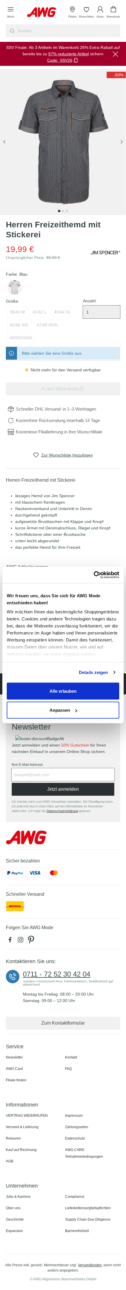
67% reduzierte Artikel (68, 54)
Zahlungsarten (76, 1127)
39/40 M (17, 312)
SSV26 (66, 60)
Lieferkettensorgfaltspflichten (88, 1208)
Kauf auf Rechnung (21, 1150)
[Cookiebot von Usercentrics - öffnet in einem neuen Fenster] (93, 575)
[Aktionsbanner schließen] (115, 53)
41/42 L (40, 312)
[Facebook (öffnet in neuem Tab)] (11, 941)
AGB (9, 1161)
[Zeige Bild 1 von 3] (59, 211)
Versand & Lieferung (22, 1127)
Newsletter (14, 1057)
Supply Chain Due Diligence (87, 1219)
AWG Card (14, 1069)
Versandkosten (90, 1265)
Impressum (74, 1116)
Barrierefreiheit (77, 1231)
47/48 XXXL (48, 324)
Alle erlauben (63, 690)
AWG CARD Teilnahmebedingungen (84, 1153)
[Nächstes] (121, 142)
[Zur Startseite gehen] (41, 12)
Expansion (14, 1231)
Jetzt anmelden (63, 789)
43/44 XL (62, 312)
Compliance (74, 1197)
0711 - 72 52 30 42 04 (56, 974)
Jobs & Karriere (18, 1197)
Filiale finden (16, 1080)
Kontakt (71, 1057)
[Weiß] (14, 287)
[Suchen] (11, 30)
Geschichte (15, 1219)
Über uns (13, 1208)
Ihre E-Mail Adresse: (28, 765)
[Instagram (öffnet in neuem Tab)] (21, 941)
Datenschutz (75, 1138)
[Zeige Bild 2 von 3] (63, 211)
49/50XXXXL (21, 337)
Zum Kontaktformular (63, 1022)
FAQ (68, 1069)
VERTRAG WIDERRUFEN (27, 1116)
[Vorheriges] (4, 142)
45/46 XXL (19, 324)
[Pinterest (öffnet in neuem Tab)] (31, 941)
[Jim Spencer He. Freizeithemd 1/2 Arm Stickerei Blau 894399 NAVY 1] (63, 142)
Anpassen (60, 710)
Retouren (13, 1138)
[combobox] (68, 30)
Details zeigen (93, 672)
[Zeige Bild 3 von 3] (67, 211)
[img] (116, 75)
